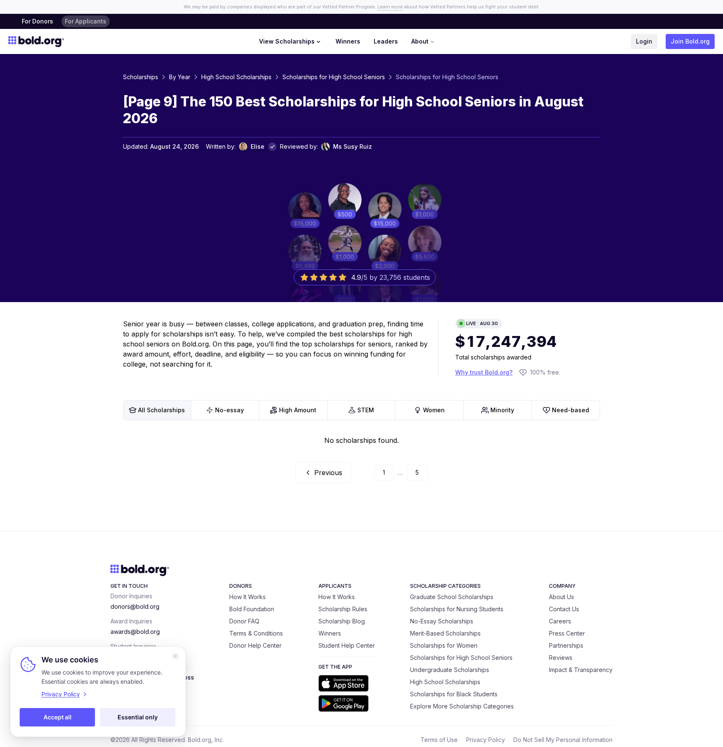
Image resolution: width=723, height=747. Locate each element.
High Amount (297, 410)
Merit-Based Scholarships (445, 633)
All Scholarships (161, 410)
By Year (179, 76)
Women (434, 410)
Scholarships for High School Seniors (333, 76)
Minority (502, 410)
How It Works (247, 596)
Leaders (386, 41)
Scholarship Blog (341, 621)
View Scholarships (287, 41)
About (419, 41)
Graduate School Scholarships (451, 596)
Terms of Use (439, 739)
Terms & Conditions (256, 633)
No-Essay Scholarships (441, 621)
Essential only (138, 717)
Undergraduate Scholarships (449, 669)
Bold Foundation (251, 609)
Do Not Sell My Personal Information (563, 739)
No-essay (229, 410)
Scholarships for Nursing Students (456, 609)
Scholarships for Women (443, 645)
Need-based (570, 410)
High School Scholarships (236, 76)
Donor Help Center (255, 645)
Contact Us (564, 609)
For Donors (37, 21)
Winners (348, 41)
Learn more (390, 7)
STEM (365, 410)
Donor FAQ (244, 621)
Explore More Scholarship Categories (462, 706)
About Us (561, 596)
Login (644, 41)
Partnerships (566, 645)
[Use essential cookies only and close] (175, 656)
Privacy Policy (485, 739)
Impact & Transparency (581, 669)
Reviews (560, 657)
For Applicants (85, 21)
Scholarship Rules (342, 609)
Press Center (567, 633)
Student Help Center (346, 645)
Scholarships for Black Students (453, 694)
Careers (560, 621)
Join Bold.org (690, 41)
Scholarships (140, 76)
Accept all (58, 717)
